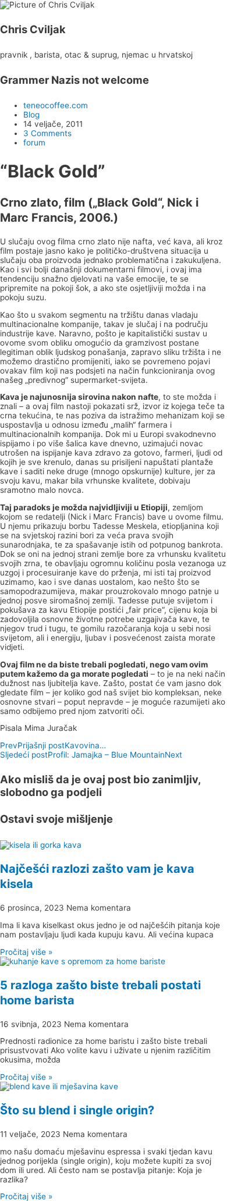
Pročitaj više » (26, 952)
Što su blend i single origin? (77, 1110)
